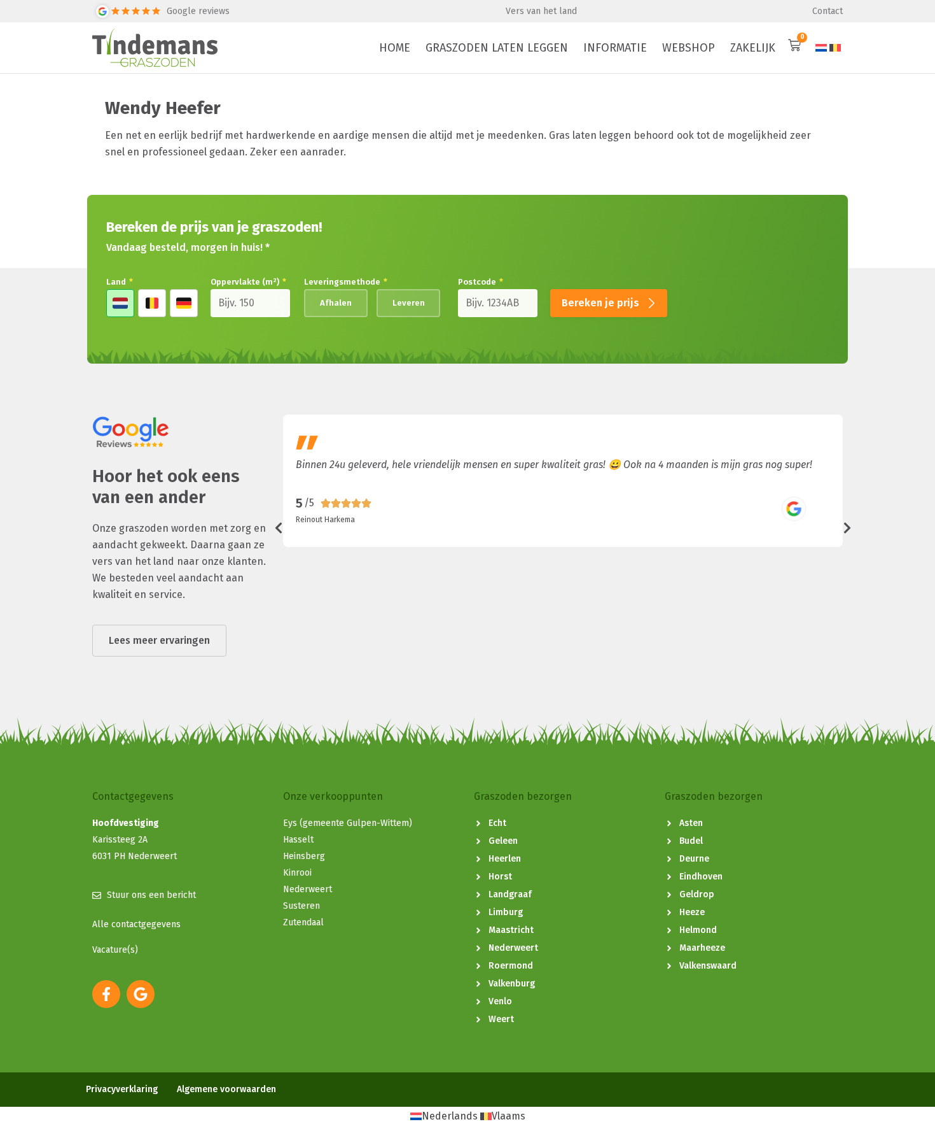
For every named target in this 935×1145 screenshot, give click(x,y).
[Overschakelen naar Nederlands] (821, 48)
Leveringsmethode (345, 282)
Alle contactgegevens (136, 924)
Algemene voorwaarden (226, 1089)
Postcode (480, 282)
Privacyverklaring (122, 1089)
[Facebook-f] (106, 994)
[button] (278, 528)
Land (119, 282)
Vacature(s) (115, 949)
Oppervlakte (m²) (248, 282)
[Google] (141, 994)
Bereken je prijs (600, 303)
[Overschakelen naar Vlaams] (835, 48)
